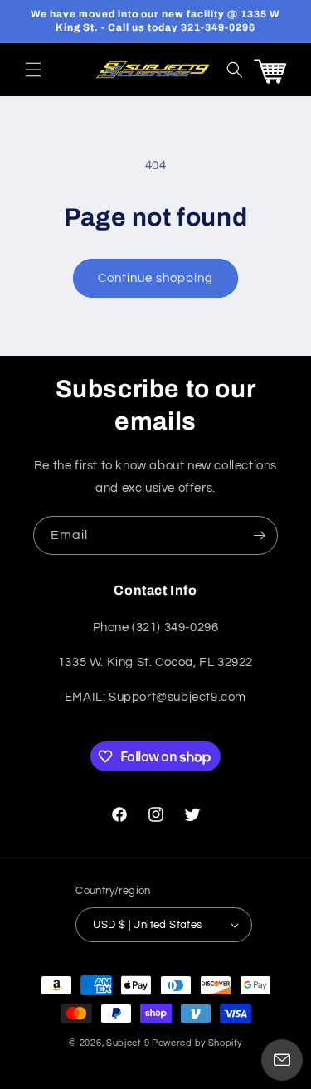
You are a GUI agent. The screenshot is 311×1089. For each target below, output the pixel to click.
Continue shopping (155, 278)
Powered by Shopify (197, 1043)
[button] (33, 69)
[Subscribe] (259, 535)
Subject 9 (129, 1043)
